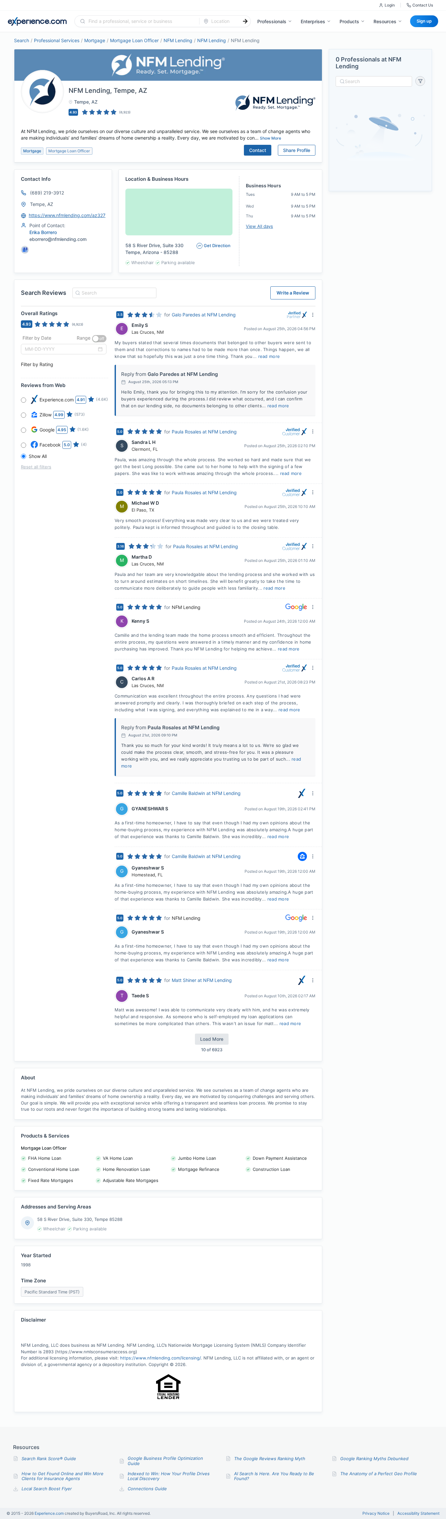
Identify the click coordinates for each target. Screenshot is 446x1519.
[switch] (99, 338)
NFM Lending (178, 40)
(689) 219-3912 (47, 192)
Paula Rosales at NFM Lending (204, 431)
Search (21, 40)
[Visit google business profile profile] (25, 250)
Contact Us (422, 5)
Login (390, 5)
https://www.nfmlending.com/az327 (67, 215)
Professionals (271, 21)
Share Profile (296, 150)
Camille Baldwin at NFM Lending (206, 793)
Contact (257, 150)
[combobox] (140, 21)
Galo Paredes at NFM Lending (204, 314)
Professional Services (56, 40)
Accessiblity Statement (418, 1513)
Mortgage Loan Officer (134, 40)
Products (349, 21)
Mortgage (94, 40)
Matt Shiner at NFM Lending (202, 980)
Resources (385, 21)
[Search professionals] (245, 21)
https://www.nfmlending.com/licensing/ (160, 1357)
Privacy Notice (376, 1513)
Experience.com (50, 1513)
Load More (211, 1039)
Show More (270, 138)
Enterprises (313, 21)
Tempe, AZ (41, 204)
